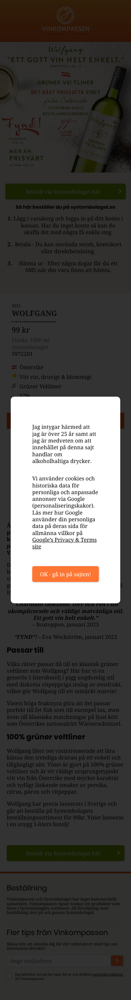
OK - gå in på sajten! (65, 574)
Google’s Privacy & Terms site (64, 543)
